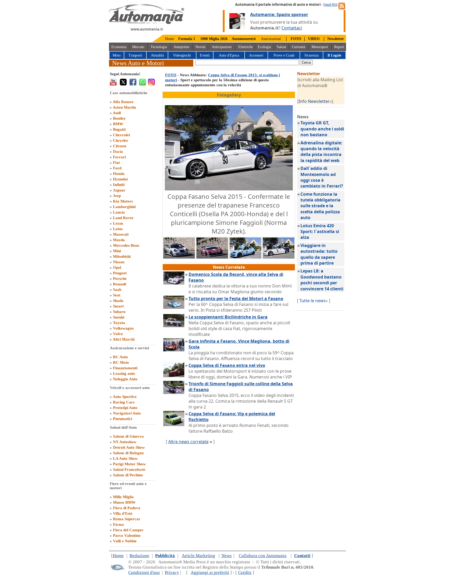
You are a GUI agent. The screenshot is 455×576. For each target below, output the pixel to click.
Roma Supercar (126, 519)
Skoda (118, 301)
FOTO (170, 75)
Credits (244, 572)
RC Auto (120, 357)
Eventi (205, 55)
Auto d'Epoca (229, 55)
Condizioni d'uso (144, 572)
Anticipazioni (222, 47)
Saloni (281, 47)
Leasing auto (124, 373)
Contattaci (291, 28)
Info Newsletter (314, 101)
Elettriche (245, 47)
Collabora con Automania (262, 555)
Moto (117, 55)
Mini (117, 251)
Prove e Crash (284, 55)
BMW (118, 124)
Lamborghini (124, 207)
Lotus (118, 229)
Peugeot (120, 273)
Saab (117, 289)
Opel (117, 267)
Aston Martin (124, 107)
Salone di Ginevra (128, 436)
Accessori (256, 55)
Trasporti (135, 55)
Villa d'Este (122, 513)
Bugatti (119, 129)
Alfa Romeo (123, 102)
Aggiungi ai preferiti (210, 572)
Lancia (119, 212)
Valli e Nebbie (125, 541)
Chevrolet (121, 135)
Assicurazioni (271, 39)
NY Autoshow (124, 442)
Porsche (120, 278)
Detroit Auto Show (129, 447)
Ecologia (264, 47)
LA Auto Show (125, 458)
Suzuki (118, 317)
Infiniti (119, 185)
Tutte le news (312, 301)
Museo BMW (124, 502)
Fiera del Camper (128, 530)
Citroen (119, 146)
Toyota (119, 323)
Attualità (157, 55)
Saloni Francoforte (129, 469)
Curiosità (298, 47)
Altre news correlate (188, 441)
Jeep (117, 196)
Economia (118, 47)
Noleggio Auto (125, 379)
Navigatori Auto (127, 413)
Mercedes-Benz (126, 245)
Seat (116, 295)
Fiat (116, 162)
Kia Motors (123, 201)
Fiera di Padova (126, 508)
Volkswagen (123, 328)
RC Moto (121, 362)
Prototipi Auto (125, 408)
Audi (117, 113)
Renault (119, 284)
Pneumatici (122, 419)
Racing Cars (124, 402)
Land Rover (123, 218)
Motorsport (319, 47)
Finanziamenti (125, 368)
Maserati (120, 234)
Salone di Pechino (128, 475)
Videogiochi (182, 55)
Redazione (139, 555)
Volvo (118, 334)
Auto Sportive (125, 397)
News (226, 555)
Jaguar (119, 190)
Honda (119, 173)
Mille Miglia (123, 497)
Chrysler (120, 140)
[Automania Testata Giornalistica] (147, 22)
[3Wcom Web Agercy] (117, 569)
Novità (200, 47)
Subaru (119, 312)
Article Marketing (198, 555)
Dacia (118, 151)
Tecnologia (159, 47)
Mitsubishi (122, 256)
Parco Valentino (127, 535)
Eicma (118, 524)
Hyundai (120, 179)
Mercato (138, 47)
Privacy (172, 572)
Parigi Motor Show (129, 464)
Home (169, 39)
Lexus (118, 223)
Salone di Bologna (128, 453)
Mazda (119, 240)
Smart (118, 306)
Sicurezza (311, 55)
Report (339, 47)
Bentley (119, 118)
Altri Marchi (124, 339)
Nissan (118, 262)
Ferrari (119, 157)
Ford (117, 168)
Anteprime (181, 47)
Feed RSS (330, 4)
